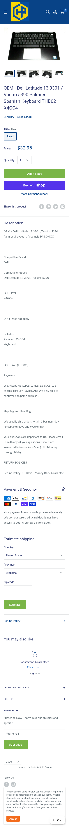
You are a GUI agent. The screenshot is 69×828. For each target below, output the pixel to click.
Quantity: (9, 160)
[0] (62, 12)
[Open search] (48, 12)
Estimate (15, 604)
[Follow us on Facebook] (6, 784)
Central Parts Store (18, 116)
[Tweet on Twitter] (55, 206)
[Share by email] (62, 206)
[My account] (55, 12)
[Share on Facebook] (41, 206)
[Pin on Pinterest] (48, 206)
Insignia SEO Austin (41, 767)
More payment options (35, 193)
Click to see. (34, 667)
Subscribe (15, 744)
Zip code (9, 582)
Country (9, 547)
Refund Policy (12, 620)
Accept (13, 818)
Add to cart (34, 173)
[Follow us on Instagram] (13, 784)
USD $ (9, 761)
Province (9, 564)
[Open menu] (5, 12)
